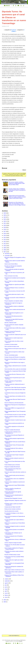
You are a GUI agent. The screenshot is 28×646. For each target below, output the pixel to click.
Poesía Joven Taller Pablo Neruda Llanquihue (15, 387)
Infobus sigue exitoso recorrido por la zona (14, 569)
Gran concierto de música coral (12, 346)
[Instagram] (15, 5)
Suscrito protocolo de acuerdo (11, 511)
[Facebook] (13, 5)
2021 (5, 223)
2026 (5, 213)
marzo (6, 593)
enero (6, 597)
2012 (5, 241)
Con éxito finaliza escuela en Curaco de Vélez (15, 414)
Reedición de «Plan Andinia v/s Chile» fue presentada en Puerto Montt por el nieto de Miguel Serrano (17, 203)
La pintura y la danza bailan (11, 344)
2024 (5, 217)
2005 (5, 601)
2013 (5, 239)
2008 (5, 249)
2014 (5, 237)
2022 (5, 221)
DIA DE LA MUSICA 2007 (10, 322)
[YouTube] (18, 5)
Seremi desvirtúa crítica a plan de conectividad (15, 369)
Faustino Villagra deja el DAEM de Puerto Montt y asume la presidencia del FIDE (17, 190)
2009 (5, 247)
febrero (6, 595)
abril (6, 591)
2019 (5, 227)
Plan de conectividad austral (11, 355)
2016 (5, 233)
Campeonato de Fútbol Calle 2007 (13, 507)
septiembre (7, 581)
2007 (5, 251)
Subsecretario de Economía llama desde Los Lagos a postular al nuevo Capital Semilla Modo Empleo (17, 197)
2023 (5, 219)
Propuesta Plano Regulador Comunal (13, 498)
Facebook (13, 29)
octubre (6, 578)
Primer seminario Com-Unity (11, 275)
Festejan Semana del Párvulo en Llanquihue (15, 357)
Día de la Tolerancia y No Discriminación (14, 402)
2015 (5, 235)
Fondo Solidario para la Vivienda (12, 464)
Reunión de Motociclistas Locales (12, 554)
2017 (5, 231)
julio (6, 585)
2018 (5, 229)
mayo (6, 589)
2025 (5, 215)
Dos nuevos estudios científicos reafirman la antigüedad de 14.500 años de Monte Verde (16, 183)
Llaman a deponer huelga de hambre (13, 542)
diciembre (7, 253)
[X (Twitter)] (21, 5)
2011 (5, 243)
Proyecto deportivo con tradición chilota (14, 300)
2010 (5, 245)
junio (6, 587)
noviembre (7, 255)
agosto (6, 583)
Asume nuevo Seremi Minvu (11, 264)
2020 (5, 225)
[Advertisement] (14, 619)
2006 (5, 599)
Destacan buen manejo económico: (13, 509)
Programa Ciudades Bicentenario (12, 429)
